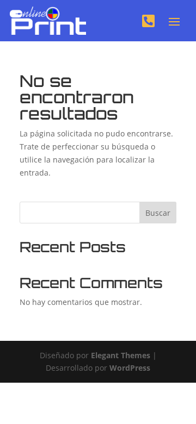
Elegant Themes (120, 355)
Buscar (157, 213)
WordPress (129, 368)
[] (148, 34)
